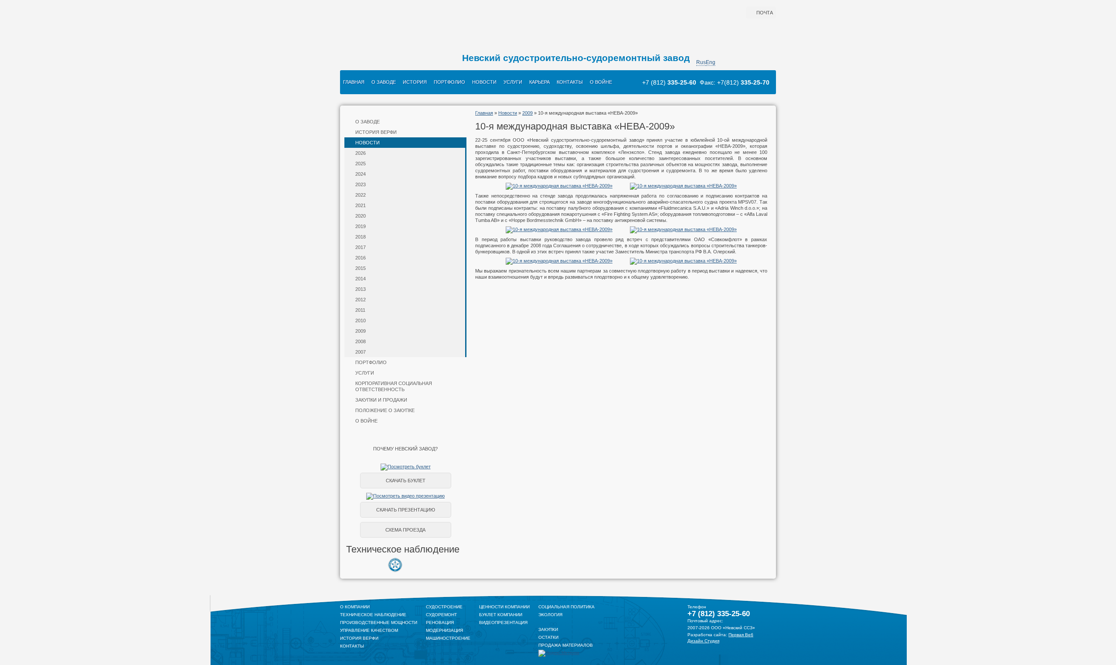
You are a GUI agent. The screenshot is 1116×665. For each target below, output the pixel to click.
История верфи (376, 132)
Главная (353, 82)
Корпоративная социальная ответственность (393, 386)
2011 (360, 310)
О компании (355, 606)
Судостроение (444, 606)
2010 (360, 320)
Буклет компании (500, 614)
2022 (360, 195)
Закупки (548, 629)
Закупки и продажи (381, 399)
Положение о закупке (385, 410)
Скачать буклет (405, 480)
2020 (360, 215)
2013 (360, 289)
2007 (360, 352)
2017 (360, 247)
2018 (360, 236)
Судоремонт (441, 614)
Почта (764, 12)
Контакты (570, 82)
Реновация (440, 622)
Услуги (513, 82)
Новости (484, 82)
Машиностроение (448, 638)
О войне (601, 82)
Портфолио (449, 82)
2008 (360, 341)
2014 (360, 278)
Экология (550, 614)
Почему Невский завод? (405, 448)
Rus (701, 62)
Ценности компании (504, 606)
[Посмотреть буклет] (406, 466)
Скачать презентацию (405, 509)
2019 (360, 226)
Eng (710, 62)
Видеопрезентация (503, 622)
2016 (360, 257)
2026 (360, 153)
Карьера (539, 82)
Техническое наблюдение (373, 614)
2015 (360, 268)
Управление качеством (369, 630)
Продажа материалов (565, 645)
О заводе (383, 82)
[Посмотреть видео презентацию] (405, 495)
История (415, 82)
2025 (360, 163)
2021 (360, 205)
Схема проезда (405, 529)
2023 (360, 184)
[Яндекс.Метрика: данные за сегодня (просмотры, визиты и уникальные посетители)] (558, 653)
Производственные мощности (378, 622)
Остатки (548, 637)
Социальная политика (566, 606)
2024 (360, 174)
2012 (360, 299)
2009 (360, 331)
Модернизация (444, 630)
